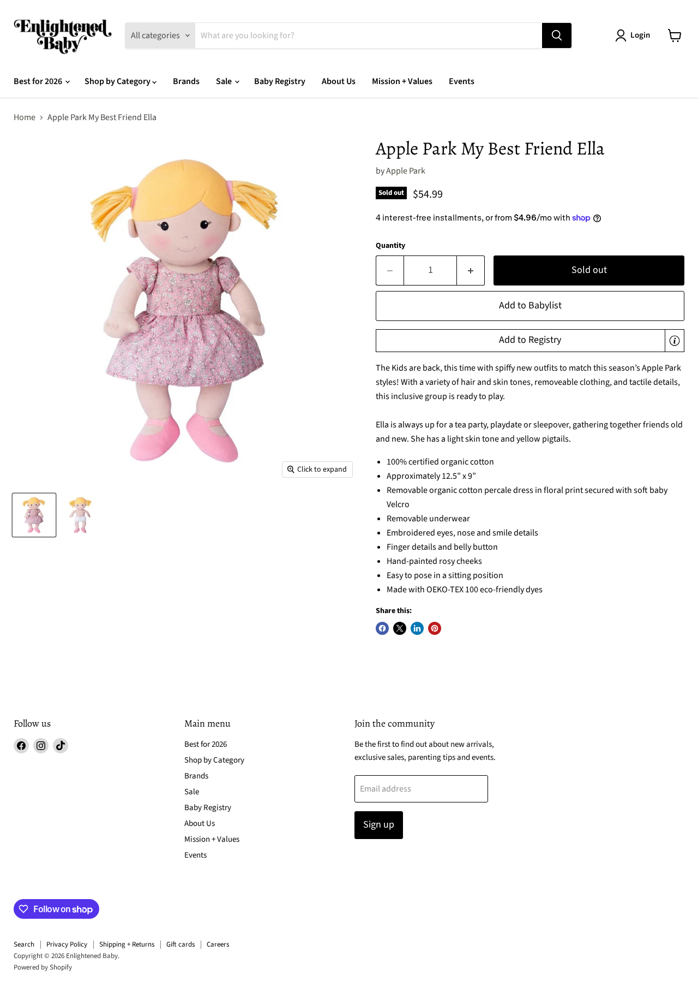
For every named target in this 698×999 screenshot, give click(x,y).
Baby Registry (279, 81)
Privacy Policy (66, 944)
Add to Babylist (530, 305)
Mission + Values (402, 81)
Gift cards (180, 944)
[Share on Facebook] (382, 628)
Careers (218, 944)
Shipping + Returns (126, 944)
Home (24, 117)
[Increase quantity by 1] (471, 270)
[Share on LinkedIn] (417, 628)
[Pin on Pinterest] (434, 628)
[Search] (556, 35)
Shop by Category (118, 81)
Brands (186, 81)
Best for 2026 (39, 81)
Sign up (378, 824)
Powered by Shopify (43, 967)
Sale (224, 81)
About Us (339, 81)
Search (24, 944)
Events (461, 81)
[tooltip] (674, 340)
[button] (530, 340)
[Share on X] (399, 628)
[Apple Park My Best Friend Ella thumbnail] (34, 515)
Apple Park (405, 171)
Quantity (390, 245)
